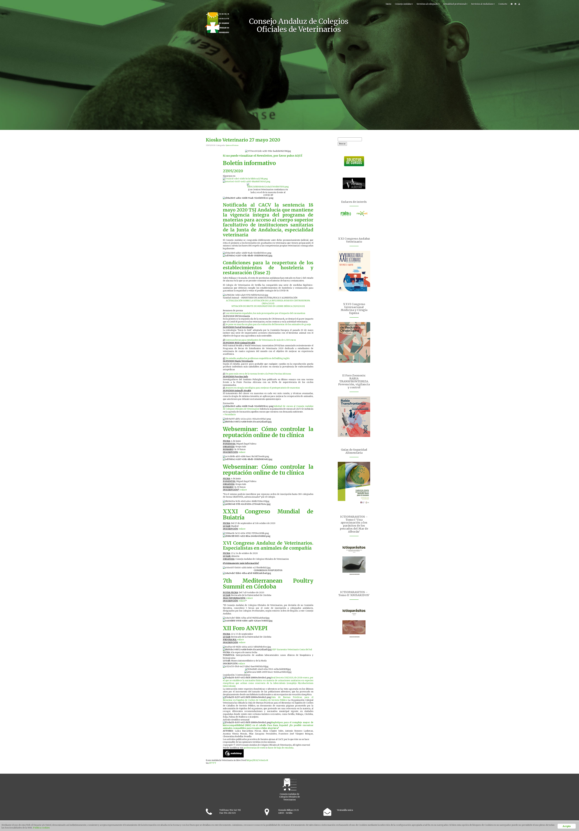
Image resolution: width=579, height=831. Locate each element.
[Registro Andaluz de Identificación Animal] (346, 213)
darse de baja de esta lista (280, 748)
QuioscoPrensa (232, 145)
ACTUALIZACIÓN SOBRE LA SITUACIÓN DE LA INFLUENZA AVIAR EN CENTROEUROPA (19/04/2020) (268, 302)
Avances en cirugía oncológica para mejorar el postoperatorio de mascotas (262, 388)
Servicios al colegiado (427, 4)
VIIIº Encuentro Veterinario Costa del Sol (292, 649)
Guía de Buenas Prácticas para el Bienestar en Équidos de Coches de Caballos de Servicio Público (268, 698)
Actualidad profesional (454, 4)
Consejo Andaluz (403, 4)
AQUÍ (298, 155)
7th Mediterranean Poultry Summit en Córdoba (268, 583)
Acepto (567, 826)
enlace (242, 452)
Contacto (502, 4)
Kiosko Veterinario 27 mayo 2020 (243, 140)
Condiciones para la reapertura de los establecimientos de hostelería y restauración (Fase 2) (268, 267)
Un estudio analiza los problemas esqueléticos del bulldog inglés (257, 358)
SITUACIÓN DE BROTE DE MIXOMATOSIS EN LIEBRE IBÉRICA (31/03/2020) (268, 306)
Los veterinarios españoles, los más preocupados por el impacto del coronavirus (265, 313)
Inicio (388, 4)
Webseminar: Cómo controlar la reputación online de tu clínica (268, 432)
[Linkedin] (515, 4)
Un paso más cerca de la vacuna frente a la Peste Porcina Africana (258, 374)
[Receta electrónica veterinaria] (362, 213)
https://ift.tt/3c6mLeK (257, 760)
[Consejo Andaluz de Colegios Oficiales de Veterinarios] (216, 4)
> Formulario (229, 414)
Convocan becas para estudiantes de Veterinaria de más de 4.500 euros (260, 340)
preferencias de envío (255, 748)
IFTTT (212, 763)
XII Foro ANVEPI (245, 628)
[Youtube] (519, 4)
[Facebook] (512, 4)
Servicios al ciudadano (482, 4)
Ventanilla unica (345, 810)
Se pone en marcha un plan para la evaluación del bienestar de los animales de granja (268, 324)
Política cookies (41, 827)
